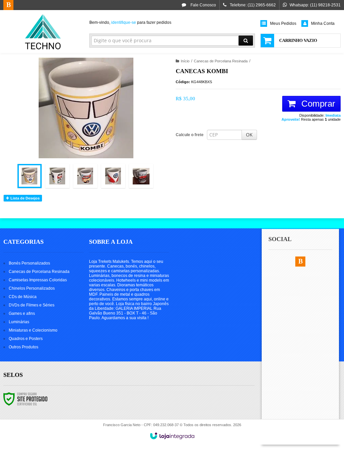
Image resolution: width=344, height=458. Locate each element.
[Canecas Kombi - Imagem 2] (57, 176)
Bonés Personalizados (29, 263)
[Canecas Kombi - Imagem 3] (85, 176)
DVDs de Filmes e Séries (31, 305)
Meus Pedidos (283, 23)
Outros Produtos (23, 347)
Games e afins (22, 313)
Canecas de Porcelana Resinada (221, 61)
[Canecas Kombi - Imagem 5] (141, 176)
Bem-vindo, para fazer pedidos (130, 22)
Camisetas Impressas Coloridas (38, 280)
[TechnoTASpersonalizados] (42, 32)
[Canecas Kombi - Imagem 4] (113, 176)
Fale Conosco (202, 5)
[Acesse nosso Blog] (8, 5)
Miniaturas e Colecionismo (33, 330)
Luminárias (19, 322)
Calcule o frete (190, 134)
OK (249, 134)
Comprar (317, 104)
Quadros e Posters (26, 338)
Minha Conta (323, 23)
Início (185, 61)
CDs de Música (23, 296)
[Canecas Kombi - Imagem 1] (29, 176)
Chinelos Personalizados (32, 288)
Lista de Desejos (24, 198)
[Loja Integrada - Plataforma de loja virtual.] (172, 436)
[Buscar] (246, 41)
